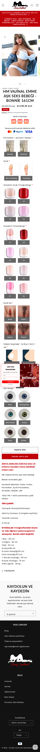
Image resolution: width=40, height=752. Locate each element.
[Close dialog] (38, 365)
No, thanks (10, 384)
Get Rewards (10, 381)
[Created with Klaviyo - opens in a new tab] (20, 387)
